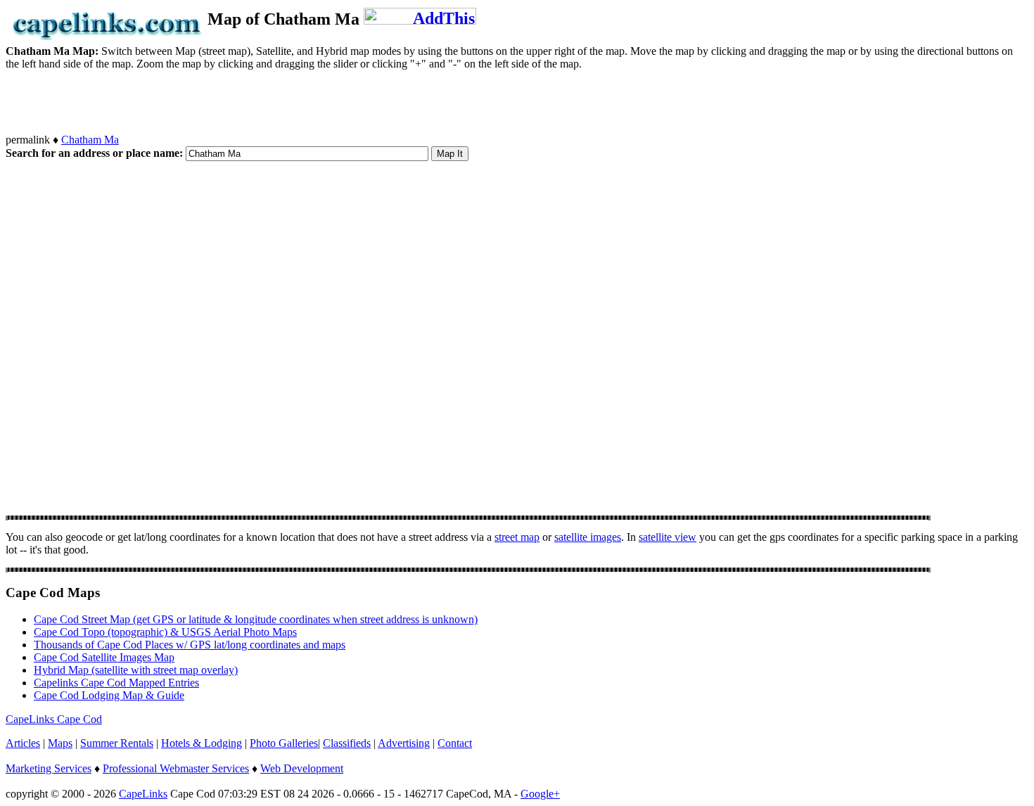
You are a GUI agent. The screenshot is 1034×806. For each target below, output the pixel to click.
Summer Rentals (116, 743)
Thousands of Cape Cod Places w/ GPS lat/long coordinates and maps (189, 645)
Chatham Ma (90, 140)
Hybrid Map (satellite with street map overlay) (136, 670)
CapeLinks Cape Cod (54, 719)
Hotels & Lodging (201, 743)
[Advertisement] (262, 102)
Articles (23, 743)
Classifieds (347, 743)
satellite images (587, 537)
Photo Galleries (284, 743)
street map (517, 537)
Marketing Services (48, 768)
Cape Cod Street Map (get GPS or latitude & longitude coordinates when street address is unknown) (256, 619)
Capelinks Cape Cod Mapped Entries (116, 683)
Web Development (301, 768)
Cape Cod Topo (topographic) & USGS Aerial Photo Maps (165, 632)
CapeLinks (143, 794)
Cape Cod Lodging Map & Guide (109, 695)
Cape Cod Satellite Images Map (104, 657)
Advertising (404, 743)
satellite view (667, 537)
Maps (60, 743)
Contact (455, 743)
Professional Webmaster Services (176, 768)
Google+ (540, 794)
